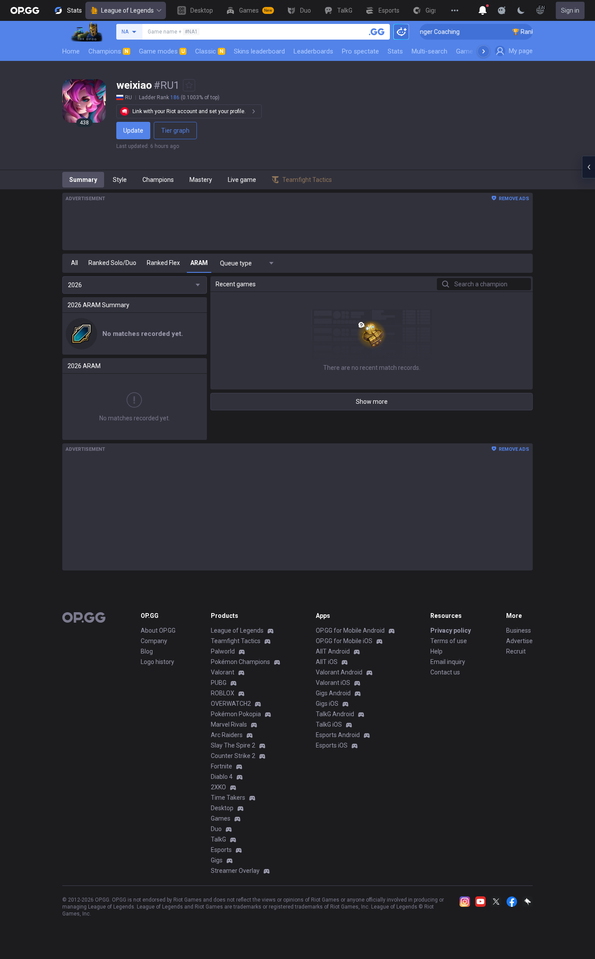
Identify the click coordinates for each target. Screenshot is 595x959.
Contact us (445, 672)
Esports (221, 849)
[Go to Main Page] (25, 10)
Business (518, 630)
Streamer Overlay (235, 870)
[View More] (454, 10)
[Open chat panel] (588, 167)
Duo (216, 828)
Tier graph (175, 130)
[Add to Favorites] (189, 85)
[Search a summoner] (377, 32)
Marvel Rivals (229, 724)
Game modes (162, 51)
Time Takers (228, 797)
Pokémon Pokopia (236, 714)
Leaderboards (313, 51)
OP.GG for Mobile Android (350, 630)
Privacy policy (450, 630)
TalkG (218, 839)
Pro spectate (360, 51)
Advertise (519, 640)
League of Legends (127, 10)
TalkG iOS (329, 724)
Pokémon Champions (240, 661)
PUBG (219, 682)
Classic (209, 51)
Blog (147, 651)
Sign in (570, 10)
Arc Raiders (227, 734)
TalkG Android (335, 714)
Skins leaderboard (259, 51)
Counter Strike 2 (233, 755)
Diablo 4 (222, 776)
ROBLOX (222, 693)
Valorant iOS (333, 682)
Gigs (217, 860)
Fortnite (221, 766)
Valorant (222, 672)
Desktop (222, 808)
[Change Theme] (521, 10)
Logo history (157, 661)
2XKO (218, 787)
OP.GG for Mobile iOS (344, 640)
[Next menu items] (483, 51)
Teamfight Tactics (235, 640)
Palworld (223, 651)
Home (71, 51)
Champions (108, 51)
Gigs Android (333, 693)
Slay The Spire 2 (233, 745)
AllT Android (333, 651)
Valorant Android (339, 672)
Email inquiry (447, 661)
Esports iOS (332, 745)
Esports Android (338, 734)
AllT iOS (327, 661)
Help (436, 651)
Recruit (516, 651)
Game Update (475, 51)
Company (154, 640)
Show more (372, 401)
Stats (395, 51)
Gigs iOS (327, 703)
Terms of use (448, 640)
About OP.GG (158, 630)
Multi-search (429, 51)
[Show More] (482, 10)
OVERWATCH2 (231, 703)
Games (220, 818)
